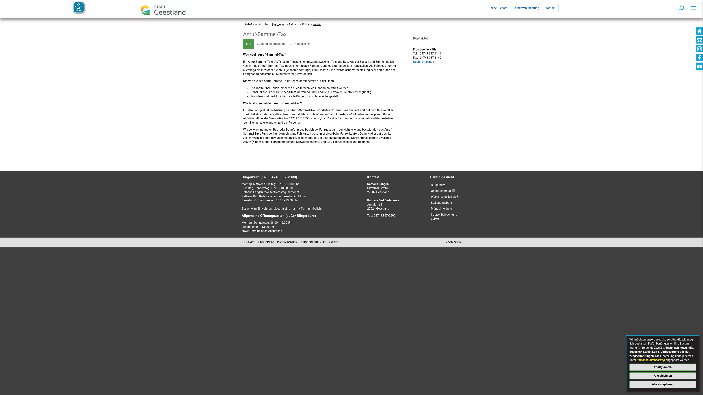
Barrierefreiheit (313, 242)
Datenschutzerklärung (651, 360)
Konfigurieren (663, 367)
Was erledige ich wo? (444, 196)
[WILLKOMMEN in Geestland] (163, 9)
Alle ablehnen (663, 375)
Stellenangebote (441, 202)
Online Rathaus (441, 191)
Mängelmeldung (441, 208)
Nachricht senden (424, 61)
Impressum (266, 242)
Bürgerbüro (438, 185)
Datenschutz (287, 242)
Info (248, 44)
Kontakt (248, 242)
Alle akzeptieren (663, 384)
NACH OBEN (453, 242)
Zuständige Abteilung (271, 44)
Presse (334, 242)
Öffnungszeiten (300, 44)
